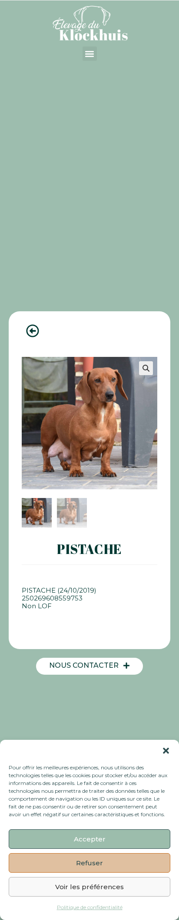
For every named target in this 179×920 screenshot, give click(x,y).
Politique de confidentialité (90, 907)
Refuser (89, 863)
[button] (166, 750)
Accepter (90, 839)
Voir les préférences (89, 887)
